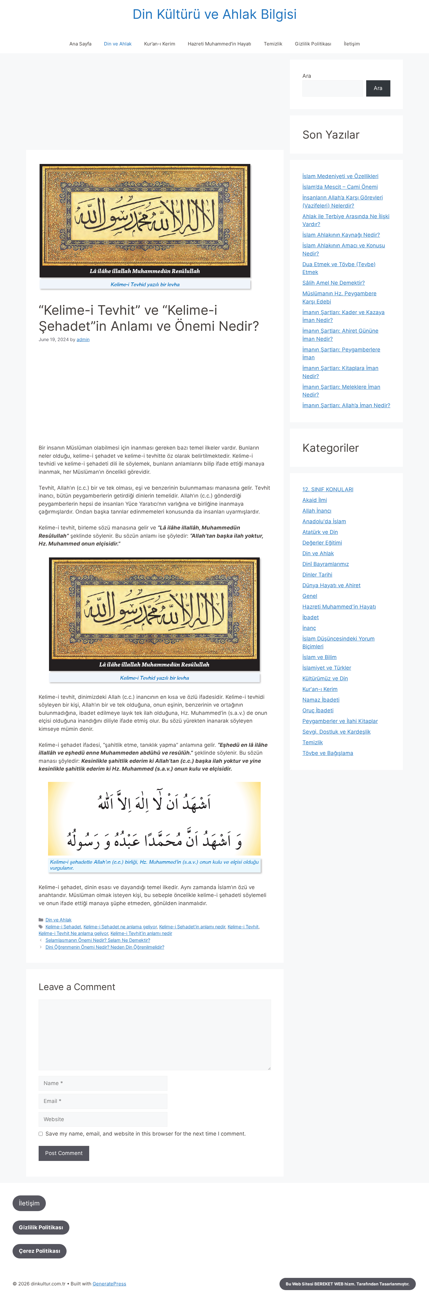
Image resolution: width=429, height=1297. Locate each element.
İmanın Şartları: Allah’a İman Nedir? (346, 405)
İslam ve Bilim (319, 657)
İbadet (310, 617)
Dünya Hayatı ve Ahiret (331, 585)
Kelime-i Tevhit (243, 926)
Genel (309, 596)
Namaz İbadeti (320, 700)
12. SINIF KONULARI (327, 489)
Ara (306, 76)
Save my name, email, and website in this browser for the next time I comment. (146, 1134)
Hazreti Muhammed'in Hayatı (339, 607)
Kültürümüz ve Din (325, 678)
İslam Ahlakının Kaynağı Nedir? (341, 235)
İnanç (309, 628)
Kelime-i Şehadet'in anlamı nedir (192, 926)
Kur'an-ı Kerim (320, 689)
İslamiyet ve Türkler (326, 668)
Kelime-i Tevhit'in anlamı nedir (141, 933)
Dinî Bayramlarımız (325, 564)
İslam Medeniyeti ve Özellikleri (340, 176)
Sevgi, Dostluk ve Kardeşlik (336, 732)
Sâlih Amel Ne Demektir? (333, 283)
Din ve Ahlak (118, 44)
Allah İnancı (316, 511)
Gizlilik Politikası (313, 44)
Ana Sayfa (80, 44)
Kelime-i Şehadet (63, 926)
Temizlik (273, 44)
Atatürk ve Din (320, 532)
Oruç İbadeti (318, 710)
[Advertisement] (155, 103)
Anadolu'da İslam (324, 521)
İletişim (352, 44)
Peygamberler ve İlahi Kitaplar (340, 721)
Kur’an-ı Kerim (159, 44)
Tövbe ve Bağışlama (327, 753)
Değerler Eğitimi (322, 543)
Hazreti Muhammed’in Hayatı (219, 44)
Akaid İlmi (314, 500)
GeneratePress (109, 1284)
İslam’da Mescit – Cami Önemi (340, 187)
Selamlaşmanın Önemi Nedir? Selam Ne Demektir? (98, 940)
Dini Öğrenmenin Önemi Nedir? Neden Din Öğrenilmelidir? (105, 947)
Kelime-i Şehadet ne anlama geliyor (120, 926)
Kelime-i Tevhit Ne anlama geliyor (73, 933)
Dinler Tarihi (317, 575)
